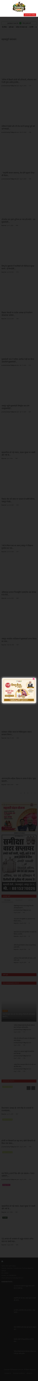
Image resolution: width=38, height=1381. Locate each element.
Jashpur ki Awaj (30, 15)
